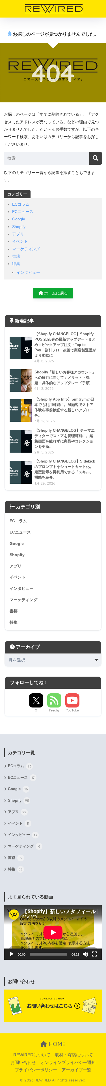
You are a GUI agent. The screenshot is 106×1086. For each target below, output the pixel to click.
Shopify (18, 226)
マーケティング (26, 249)
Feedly (54, 710)
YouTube (72, 710)
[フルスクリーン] (94, 954)
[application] (53, 932)
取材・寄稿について (74, 1055)
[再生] (11, 954)
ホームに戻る (55, 293)
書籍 (16, 256)
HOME (56, 1044)
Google (18, 219)
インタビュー (28, 272)
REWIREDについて (31, 1055)
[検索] (95, 158)
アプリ (18, 234)
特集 (16, 263)
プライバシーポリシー (36, 1070)
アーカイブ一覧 (76, 1070)
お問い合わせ (23, 1062)
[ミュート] (85, 954)
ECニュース (22, 211)
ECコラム (20, 204)
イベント (20, 241)
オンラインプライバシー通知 (68, 1062)
